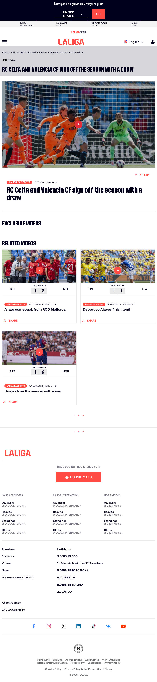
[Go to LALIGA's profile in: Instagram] (48, 626)
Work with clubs (111, 659)
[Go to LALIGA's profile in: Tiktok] (93, 626)
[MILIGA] (151, 42)
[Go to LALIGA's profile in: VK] (108, 626)
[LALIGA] (71, 42)
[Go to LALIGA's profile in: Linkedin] (78, 626)
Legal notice (94, 662)
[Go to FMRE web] (78, 648)
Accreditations (73, 659)
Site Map (57, 659)
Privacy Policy (112, 662)
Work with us (92, 659)
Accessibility (78, 662)
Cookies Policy (53, 669)
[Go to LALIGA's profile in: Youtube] (123, 626)
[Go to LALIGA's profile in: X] (63, 626)
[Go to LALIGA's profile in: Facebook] (33, 626)
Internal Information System (52, 662)
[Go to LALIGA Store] (78, 32)
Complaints (43, 659)
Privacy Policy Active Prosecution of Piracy (88, 669)
